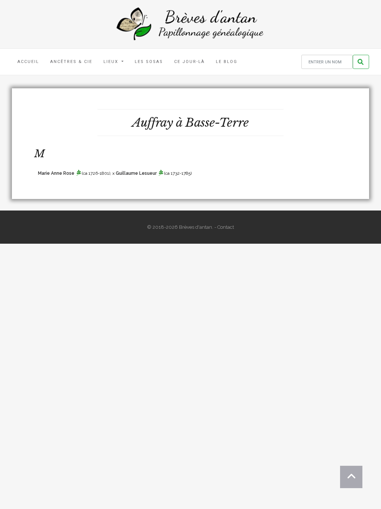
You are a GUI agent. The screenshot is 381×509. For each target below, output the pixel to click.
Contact (225, 227)
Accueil (28, 61)
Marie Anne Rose (56, 173)
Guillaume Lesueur (136, 173)
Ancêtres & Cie (71, 61)
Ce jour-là (189, 61)
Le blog (226, 61)
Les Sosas (149, 61)
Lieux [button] (111, 61)
